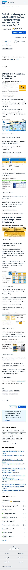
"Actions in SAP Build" (12, 433)
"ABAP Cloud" (8, 430)
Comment (7, 420)
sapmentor (16, 390)
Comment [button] (22, 407)
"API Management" (6, 441)
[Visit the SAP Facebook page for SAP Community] (9, 548)
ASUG (11, 390)
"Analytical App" (10, 438)
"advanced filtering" (7, 436)
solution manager (13, 393)
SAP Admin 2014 (20, 381)
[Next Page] (15, 443)
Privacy (7, 553)
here (11, 59)
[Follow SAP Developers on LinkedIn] (18, 548)
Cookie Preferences (7, 566)
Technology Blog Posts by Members (11, 6)
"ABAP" (4, 433)
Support (21, 562)
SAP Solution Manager (7, 48)
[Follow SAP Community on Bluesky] (12, 548)
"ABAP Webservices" (18, 430)
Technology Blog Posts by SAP (11, 464)
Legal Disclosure (21, 557)
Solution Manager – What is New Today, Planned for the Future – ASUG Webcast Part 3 (13, 20)
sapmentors (5, 393)
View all (4, 540)
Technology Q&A (7, 472)
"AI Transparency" (18, 436)
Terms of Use (21, 553)
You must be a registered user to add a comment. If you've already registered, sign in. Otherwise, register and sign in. (13, 414)
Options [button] (12, 35)
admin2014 (5, 390)
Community (11, 2)
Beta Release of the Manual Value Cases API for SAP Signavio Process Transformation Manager (14, 486)
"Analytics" (18, 438)
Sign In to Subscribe (18, 32)
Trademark (7, 562)
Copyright (7, 557)
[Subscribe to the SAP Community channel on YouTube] (15, 548)
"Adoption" (22, 433)
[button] (7, 44)
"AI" (3, 438)
